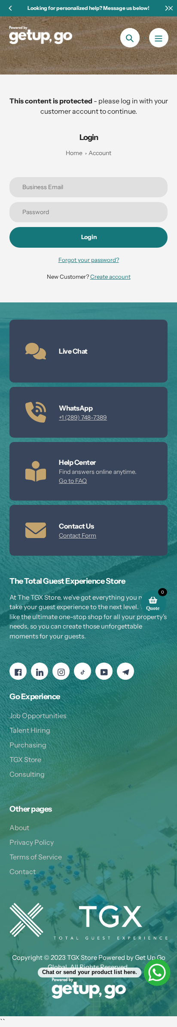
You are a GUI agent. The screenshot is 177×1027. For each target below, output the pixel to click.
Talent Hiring (29, 730)
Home (74, 153)
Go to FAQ (73, 481)
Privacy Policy (31, 842)
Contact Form (77, 535)
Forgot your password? (88, 259)
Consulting (27, 774)
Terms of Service (35, 857)
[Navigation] (158, 37)
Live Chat (73, 351)
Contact (22, 871)
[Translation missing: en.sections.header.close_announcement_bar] (170, 8)
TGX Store (25, 759)
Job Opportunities (38, 715)
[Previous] (10, 8)
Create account (110, 276)
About (19, 827)
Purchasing (27, 745)
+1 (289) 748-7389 (83, 417)
